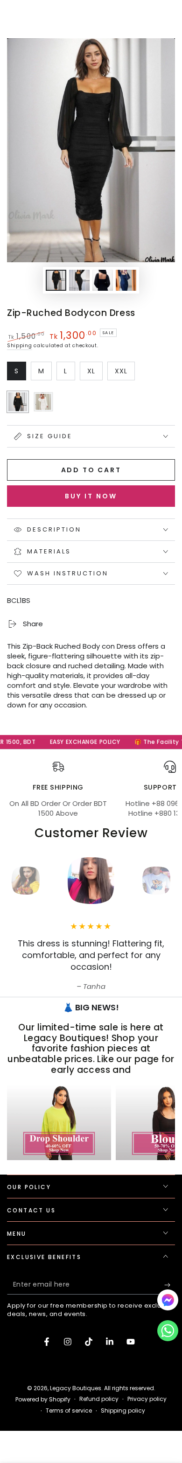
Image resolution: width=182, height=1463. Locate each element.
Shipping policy (123, 1410)
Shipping (19, 345)
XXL (124, 373)
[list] (91, 789)
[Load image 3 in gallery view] (102, 280)
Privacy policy (147, 1399)
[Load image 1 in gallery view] (56, 280)
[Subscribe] (169, 1285)
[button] (167, 1333)
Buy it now (91, 496)
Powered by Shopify (42, 1399)
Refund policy (99, 1399)
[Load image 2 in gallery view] (79, 280)
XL (95, 373)
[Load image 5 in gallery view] (126, 280)
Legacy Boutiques (75, 1388)
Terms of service (69, 1410)
